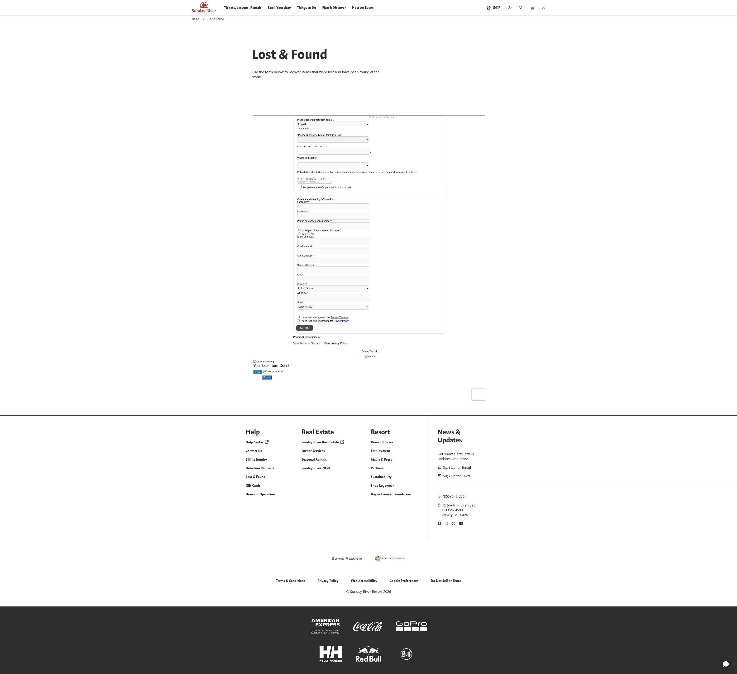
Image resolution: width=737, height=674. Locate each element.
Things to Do (306, 8)
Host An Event (362, 8)
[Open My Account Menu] (543, 7)
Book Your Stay (279, 8)
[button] (725, 663)
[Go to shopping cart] (532, 7)
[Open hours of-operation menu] (509, 7)
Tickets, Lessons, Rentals (243, 8)
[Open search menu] (520, 7)
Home (195, 18)
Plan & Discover (334, 8)
